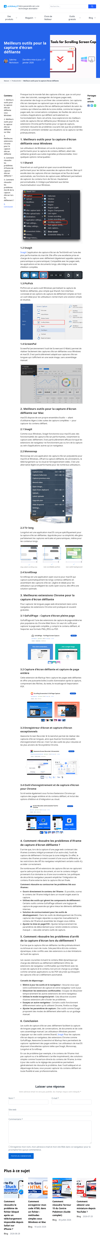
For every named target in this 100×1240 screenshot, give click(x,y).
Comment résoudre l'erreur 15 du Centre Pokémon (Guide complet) (61, 1208)
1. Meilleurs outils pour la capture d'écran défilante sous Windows (9, 108)
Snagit (23, 252)
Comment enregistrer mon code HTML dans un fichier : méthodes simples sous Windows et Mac (37, 1212)
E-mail (55, 1098)
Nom (12, 1098)
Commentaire (16, 1119)
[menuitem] (9, 108)
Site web (12, 1109)
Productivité (16, 81)
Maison (6, 81)
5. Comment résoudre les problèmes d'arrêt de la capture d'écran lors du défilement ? (9, 189)
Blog (6, 1233)
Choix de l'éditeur (48, 18)
